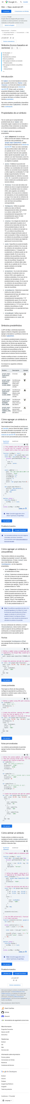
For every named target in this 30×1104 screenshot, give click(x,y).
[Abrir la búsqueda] (21, 2)
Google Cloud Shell (20, 530)
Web (3, 7)
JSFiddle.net (6, 530)
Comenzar (6, 11)
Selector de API (5, 1032)
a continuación (8, 106)
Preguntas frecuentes (7, 1029)
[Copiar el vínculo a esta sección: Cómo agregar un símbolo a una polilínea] (14, 552)
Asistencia (4, 1062)
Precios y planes (5, 1057)
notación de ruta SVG (7, 435)
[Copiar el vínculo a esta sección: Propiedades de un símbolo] (3, 116)
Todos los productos (6, 1089)
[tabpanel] (15, 480)
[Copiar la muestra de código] (27, 444)
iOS (2, 1044)
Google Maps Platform (9, 32)
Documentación (20, 32)
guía (17, 513)
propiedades (9, 99)
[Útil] (10, 38)
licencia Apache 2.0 (11, 995)
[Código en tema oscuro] (24, 444)
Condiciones (4, 1096)
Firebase (3, 1081)
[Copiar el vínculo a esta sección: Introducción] (14, 77)
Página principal (5, 30)
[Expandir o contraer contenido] (12, 53)
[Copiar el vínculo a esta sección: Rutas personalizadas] (19, 744)
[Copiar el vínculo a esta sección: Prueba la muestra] (17, 526)
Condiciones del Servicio (7, 1065)
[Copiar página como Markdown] (17, 48)
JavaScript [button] (15, 441)
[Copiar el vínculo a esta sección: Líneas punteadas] (16, 686)
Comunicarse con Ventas (7, 1060)
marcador (5, 428)
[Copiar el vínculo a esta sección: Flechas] (8, 638)
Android (3, 1042)
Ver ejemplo (6, 521)
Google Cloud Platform (7, 1084)
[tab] (6, 441)
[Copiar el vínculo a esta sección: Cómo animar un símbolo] (25, 833)
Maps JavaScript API (15, 7)
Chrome (3, 1078)
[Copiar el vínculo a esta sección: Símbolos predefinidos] (23, 326)
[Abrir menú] (2, 2)
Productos (13, 30)
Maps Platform (17, 2)
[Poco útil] (13, 38)
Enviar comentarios (8, 41)
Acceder (25, 2)
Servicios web (5, 1050)
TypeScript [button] (6, 441)
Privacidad (12, 1096)
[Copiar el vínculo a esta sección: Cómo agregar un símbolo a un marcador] (14, 422)
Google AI (3, 1086)
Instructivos (4, 1034)
